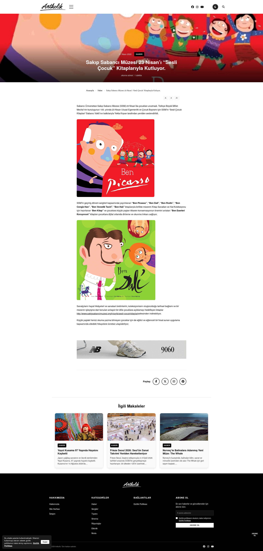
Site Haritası (54, 509)
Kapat (45, 542)
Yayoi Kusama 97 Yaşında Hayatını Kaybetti (78, 451)
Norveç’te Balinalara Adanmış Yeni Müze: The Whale (183, 451)
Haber (100, 90)
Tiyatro (95, 513)
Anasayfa (90, 90)
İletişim (52, 513)
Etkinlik (95, 528)
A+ (177, 98)
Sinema (95, 518)
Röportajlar (96, 523)
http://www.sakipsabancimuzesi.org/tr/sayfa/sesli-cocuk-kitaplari (107, 313)
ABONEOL (255, 534)
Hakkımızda (54, 504)
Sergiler (95, 509)
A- (166, 98)
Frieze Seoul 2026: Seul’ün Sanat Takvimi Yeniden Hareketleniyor (129, 451)
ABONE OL (195, 525)
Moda (94, 533)
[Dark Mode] (215, 7)
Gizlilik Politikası (140, 504)
